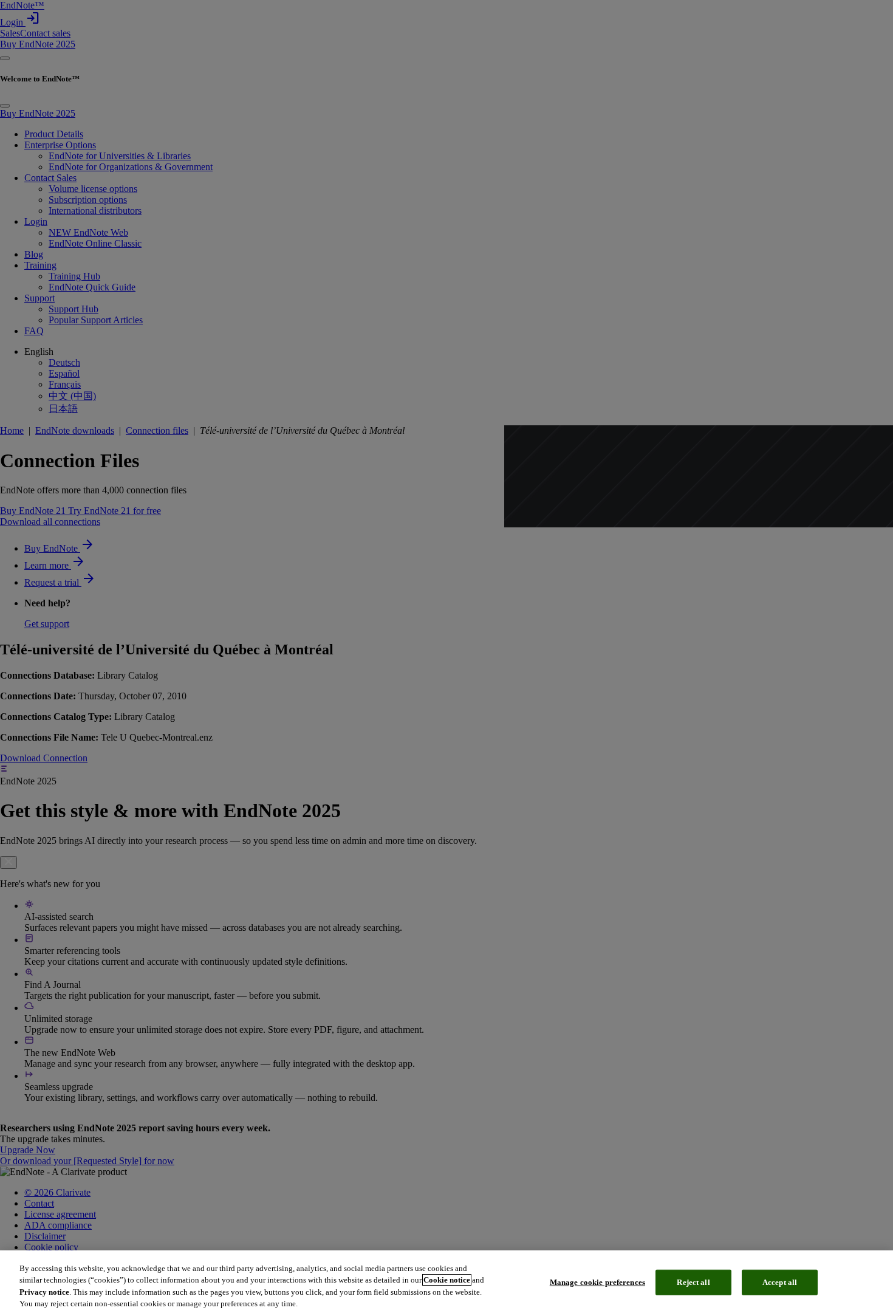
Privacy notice (44, 1292)
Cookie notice (446, 1279)
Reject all (693, 1282)
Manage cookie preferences (597, 1282)
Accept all (779, 1282)
